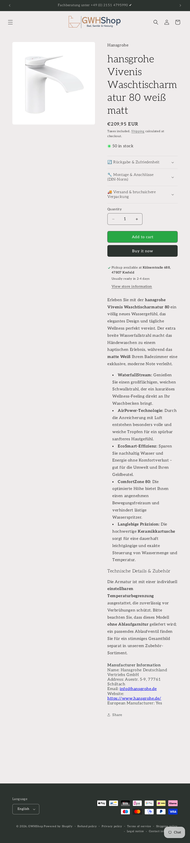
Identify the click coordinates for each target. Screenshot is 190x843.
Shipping (137, 131)
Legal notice (135, 831)
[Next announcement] (180, 5)
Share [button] (117, 715)
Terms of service (139, 826)
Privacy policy (112, 826)
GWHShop (35, 826)
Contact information (163, 831)
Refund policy (87, 826)
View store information (132, 286)
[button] (10, 22)
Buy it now (142, 251)
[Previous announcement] (9, 5)
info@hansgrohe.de (138, 689)
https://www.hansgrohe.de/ (134, 698)
